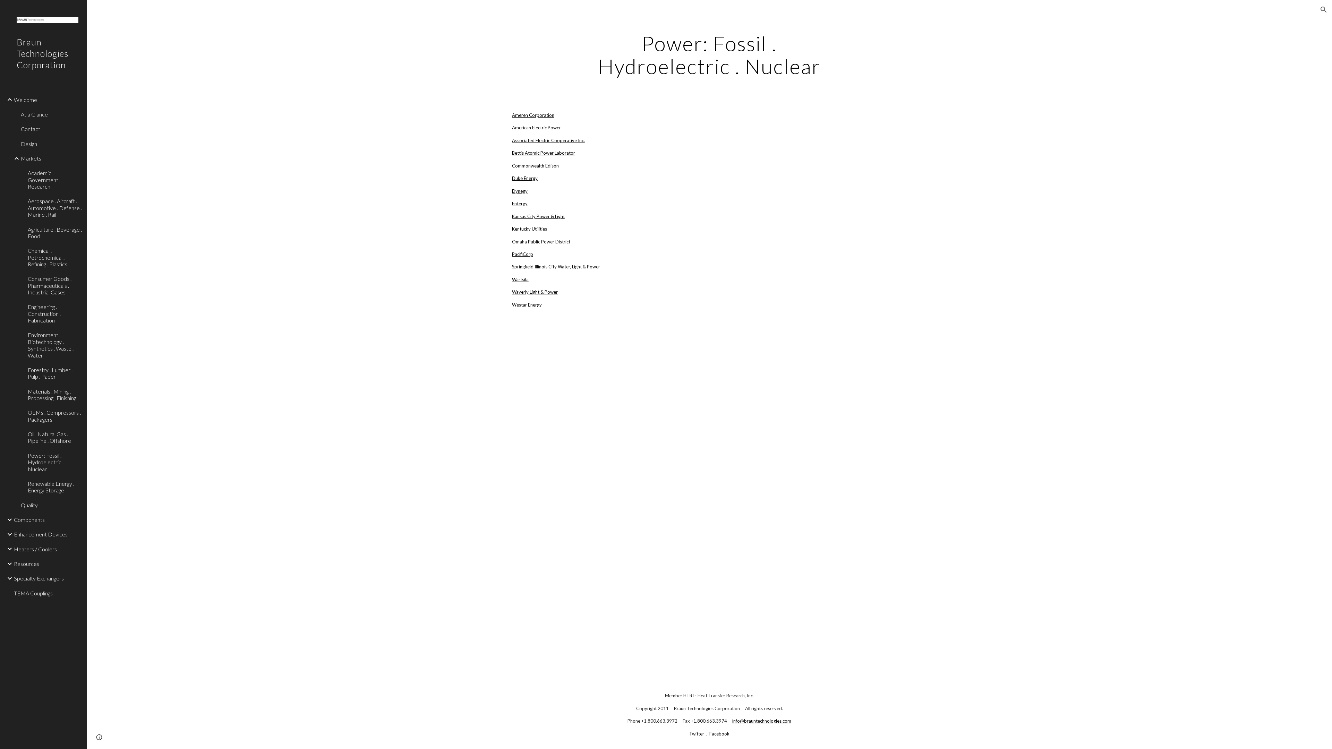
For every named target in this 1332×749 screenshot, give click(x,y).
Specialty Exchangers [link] (39, 578)
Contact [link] (30, 129)
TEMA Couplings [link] (33, 593)
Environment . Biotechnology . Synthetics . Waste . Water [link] (51, 345)
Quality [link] (29, 505)
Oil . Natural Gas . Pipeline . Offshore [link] (49, 437)
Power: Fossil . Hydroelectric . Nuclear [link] (45, 462)
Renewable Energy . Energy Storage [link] (51, 486)
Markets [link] (31, 158)
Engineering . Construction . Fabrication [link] (44, 313)
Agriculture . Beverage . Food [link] (55, 232)
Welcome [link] (25, 99)
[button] (1323, 9)
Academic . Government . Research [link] (44, 180)
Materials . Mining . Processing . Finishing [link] (52, 394)
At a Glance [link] (34, 114)
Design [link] (29, 143)
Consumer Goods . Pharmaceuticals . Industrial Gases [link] (49, 285)
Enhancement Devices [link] (41, 534)
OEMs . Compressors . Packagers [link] (54, 415)
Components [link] (29, 519)
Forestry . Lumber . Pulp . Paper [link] (50, 373)
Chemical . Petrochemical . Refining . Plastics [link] (47, 257)
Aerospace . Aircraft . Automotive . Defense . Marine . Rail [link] (55, 208)
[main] (709, 54)
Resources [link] (26, 563)
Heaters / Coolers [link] (35, 549)
